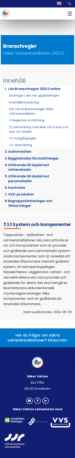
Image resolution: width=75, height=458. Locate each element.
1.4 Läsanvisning (20, 145)
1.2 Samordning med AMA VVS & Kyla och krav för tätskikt (38, 129)
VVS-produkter (21, 194)
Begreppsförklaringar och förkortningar (30, 203)
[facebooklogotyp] (37, 401)
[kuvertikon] (29, 401)
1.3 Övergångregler (22, 138)
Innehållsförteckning (24, 102)
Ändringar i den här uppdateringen (34, 95)
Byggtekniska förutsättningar (33, 158)
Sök (70, 3)
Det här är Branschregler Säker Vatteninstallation (31, 111)
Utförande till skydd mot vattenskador (28, 167)
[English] (59, 3)
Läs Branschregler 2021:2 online (34, 89)
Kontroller (16, 187)
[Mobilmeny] (70, 13)
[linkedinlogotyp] (45, 401)
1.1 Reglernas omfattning (26, 120)
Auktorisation (19, 151)
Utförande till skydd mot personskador (28, 178)
